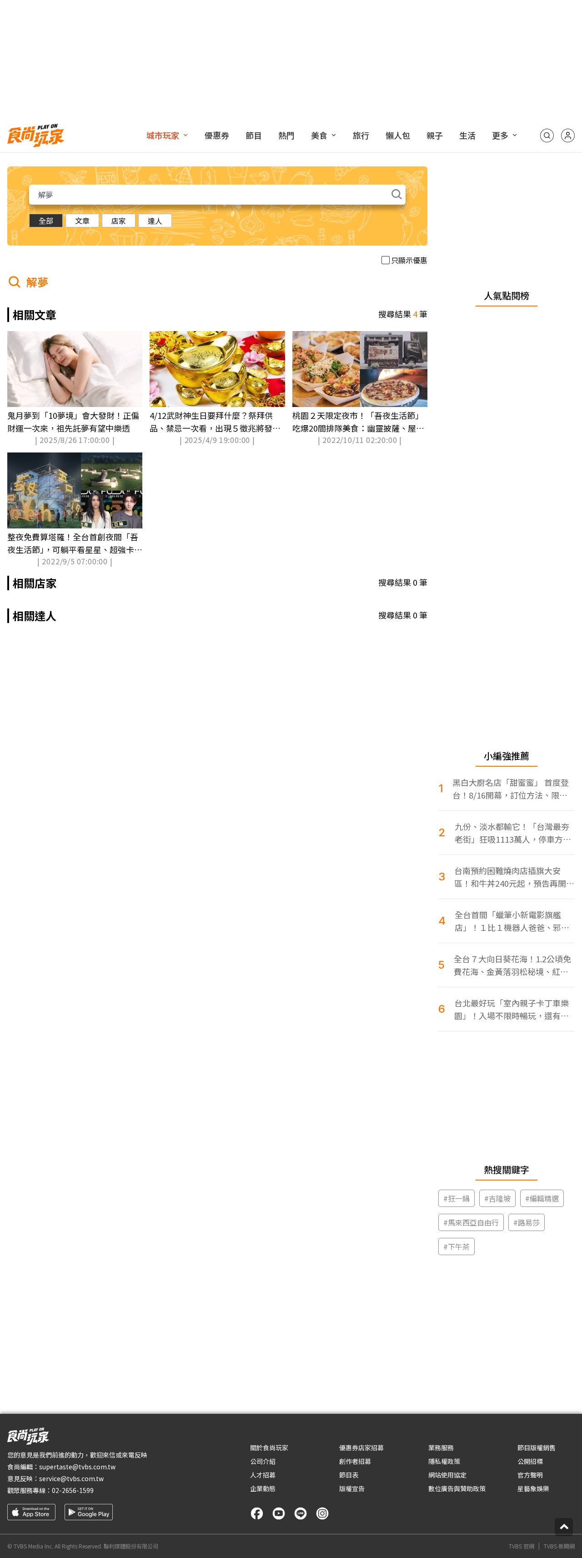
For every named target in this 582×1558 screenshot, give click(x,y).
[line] (300, 1513)
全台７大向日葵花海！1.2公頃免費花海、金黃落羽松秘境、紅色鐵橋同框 (512, 965)
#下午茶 (456, 1246)
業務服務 (441, 1447)
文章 (82, 220)
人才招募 (263, 1474)
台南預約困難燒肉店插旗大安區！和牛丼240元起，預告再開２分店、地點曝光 (514, 877)
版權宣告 (352, 1488)
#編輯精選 (542, 1198)
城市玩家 (162, 135)
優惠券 (217, 135)
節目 (254, 135)
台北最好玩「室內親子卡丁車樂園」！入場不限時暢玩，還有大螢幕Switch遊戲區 (511, 1009)
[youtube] (279, 1513)
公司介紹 (263, 1461)
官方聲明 (530, 1474)
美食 (319, 135)
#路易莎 (526, 1222)
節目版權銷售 (536, 1447)
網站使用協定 (447, 1474)
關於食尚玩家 (269, 1447)
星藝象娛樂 (533, 1488)
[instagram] (322, 1513)
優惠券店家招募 (361, 1447)
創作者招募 (355, 1461)
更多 (500, 135)
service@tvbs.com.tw (71, 1478)
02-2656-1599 (73, 1490)
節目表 (348, 1474)
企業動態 (263, 1488)
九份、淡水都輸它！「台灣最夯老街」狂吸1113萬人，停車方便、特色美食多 (512, 832)
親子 (434, 135)
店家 (118, 220)
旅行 (361, 135)
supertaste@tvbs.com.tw (77, 1466)
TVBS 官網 (521, 1546)
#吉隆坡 (497, 1198)
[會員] (568, 135)
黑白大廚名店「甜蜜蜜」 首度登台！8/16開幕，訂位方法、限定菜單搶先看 (510, 788)
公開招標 (530, 1461)
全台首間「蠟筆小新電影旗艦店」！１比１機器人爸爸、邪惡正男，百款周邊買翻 (512, 921)
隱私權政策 (444, 1461)
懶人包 (398, 135)
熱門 (286, 135)
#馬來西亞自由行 (471, 1222)
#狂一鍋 (456, 1198)
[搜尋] (547, 135)
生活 (467, 135)
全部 (46, 220)
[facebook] (257, 1513)
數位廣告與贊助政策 (457, 1488)
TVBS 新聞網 (559, 1546)
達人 (155, 220)
